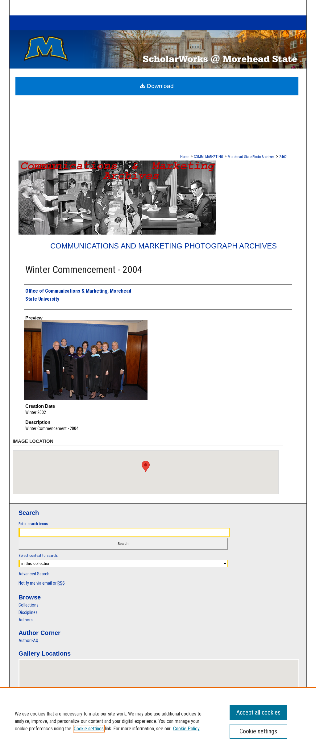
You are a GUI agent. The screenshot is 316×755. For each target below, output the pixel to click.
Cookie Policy (186, 729)
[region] (158, 721)
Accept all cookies (258, 712)
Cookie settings (89, 729)
